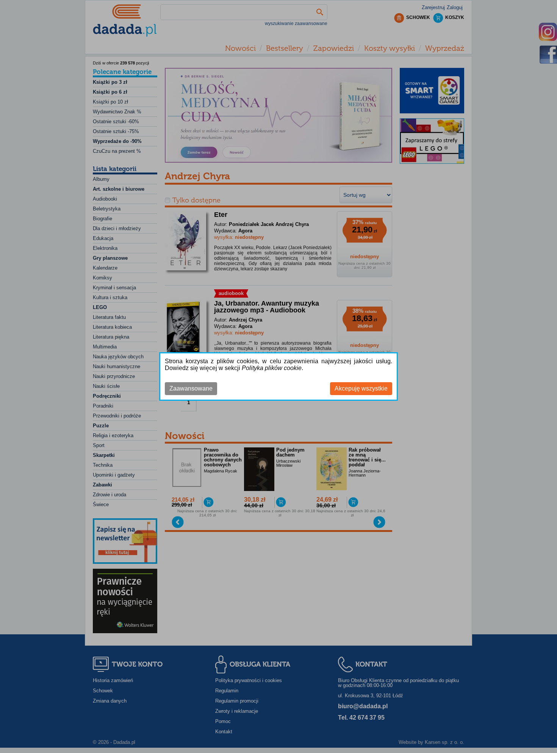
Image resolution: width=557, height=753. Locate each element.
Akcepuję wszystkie (361, 388)
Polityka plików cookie (272, 368)
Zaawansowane (191, 388)
